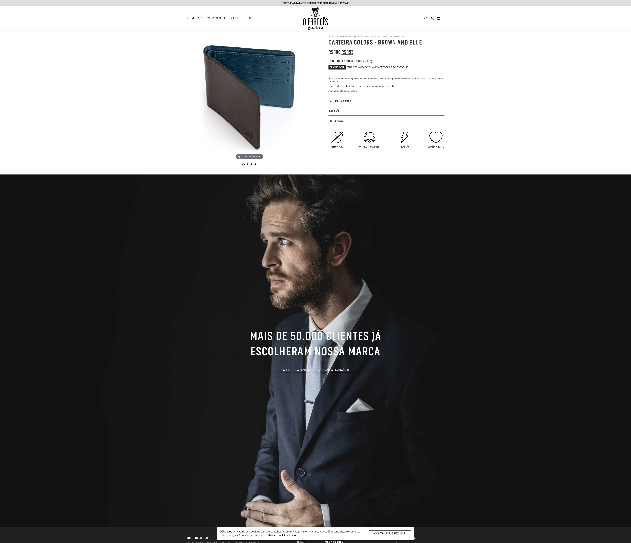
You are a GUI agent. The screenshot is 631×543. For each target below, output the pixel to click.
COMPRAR (194, 18)
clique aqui (337, 67)
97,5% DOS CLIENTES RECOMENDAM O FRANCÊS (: (315, 370)
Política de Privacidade (282, 535)
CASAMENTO (216, 18)
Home (330, 37)
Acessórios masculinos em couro (353, 37)
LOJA (248, 18)
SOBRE (235, 18)
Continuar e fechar (390, 533)
